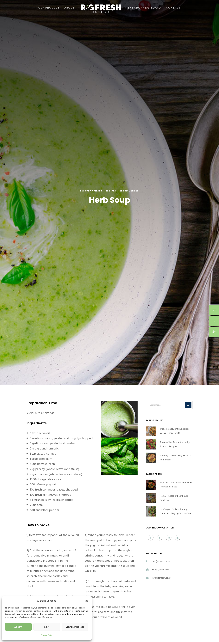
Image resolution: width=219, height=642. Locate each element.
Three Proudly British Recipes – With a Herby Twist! (175, 431)
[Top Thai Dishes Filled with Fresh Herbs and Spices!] (151, 485)
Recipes (111, 190)
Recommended (129, 190)
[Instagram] (168, 538)
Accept (18, 627)
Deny (46, 627)
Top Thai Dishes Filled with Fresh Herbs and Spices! (176, 485)
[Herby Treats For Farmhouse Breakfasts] (151, 498)
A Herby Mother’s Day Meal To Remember (175, 458)
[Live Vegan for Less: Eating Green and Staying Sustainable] (151, 511)
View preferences (75, 627)
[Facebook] (160, 538)
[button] (86, 601)
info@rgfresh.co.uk (161, 578)
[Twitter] (150, 538)
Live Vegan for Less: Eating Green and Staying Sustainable (175, 511)
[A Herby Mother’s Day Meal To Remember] (151, 458)
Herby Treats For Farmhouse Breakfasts (174, 498)
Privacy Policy (47, 635)
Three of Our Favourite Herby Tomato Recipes (175, 444)
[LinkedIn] (178, 538)
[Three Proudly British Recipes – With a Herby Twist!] (151, 431)
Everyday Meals (91, 190)
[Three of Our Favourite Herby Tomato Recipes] (151, 444)
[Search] (188, 405)
